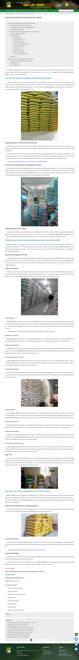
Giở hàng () (71, 4)
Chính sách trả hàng (47, 652)
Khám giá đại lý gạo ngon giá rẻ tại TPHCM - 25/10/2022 (19, 634)
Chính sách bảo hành (47, 653)
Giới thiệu (14, 10)
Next (50, 639)
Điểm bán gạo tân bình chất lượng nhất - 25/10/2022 (18, 624)
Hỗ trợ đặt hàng (46, 650)
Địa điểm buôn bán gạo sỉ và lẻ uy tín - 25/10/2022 (18, 625)
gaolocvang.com (14, 581)
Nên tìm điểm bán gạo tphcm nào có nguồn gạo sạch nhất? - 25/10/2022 (22, 622)
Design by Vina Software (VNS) (65, 655)
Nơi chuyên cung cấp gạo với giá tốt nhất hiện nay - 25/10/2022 (20, 629)
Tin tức (51, 10)
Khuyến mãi (45, 10)
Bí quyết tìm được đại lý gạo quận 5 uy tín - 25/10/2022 (19, 635)
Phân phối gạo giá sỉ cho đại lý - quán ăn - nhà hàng (30, 10)
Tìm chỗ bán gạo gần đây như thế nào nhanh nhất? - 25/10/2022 (20, 627)
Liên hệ (55, 10)
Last (53, 639)
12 (47, 639)
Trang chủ (8, 10)
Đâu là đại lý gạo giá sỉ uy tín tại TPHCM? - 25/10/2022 (18, 637)
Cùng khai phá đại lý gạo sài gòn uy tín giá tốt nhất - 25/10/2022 (20, 632)
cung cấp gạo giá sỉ (47, 72)
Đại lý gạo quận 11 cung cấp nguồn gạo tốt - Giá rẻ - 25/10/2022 (20, 630)
